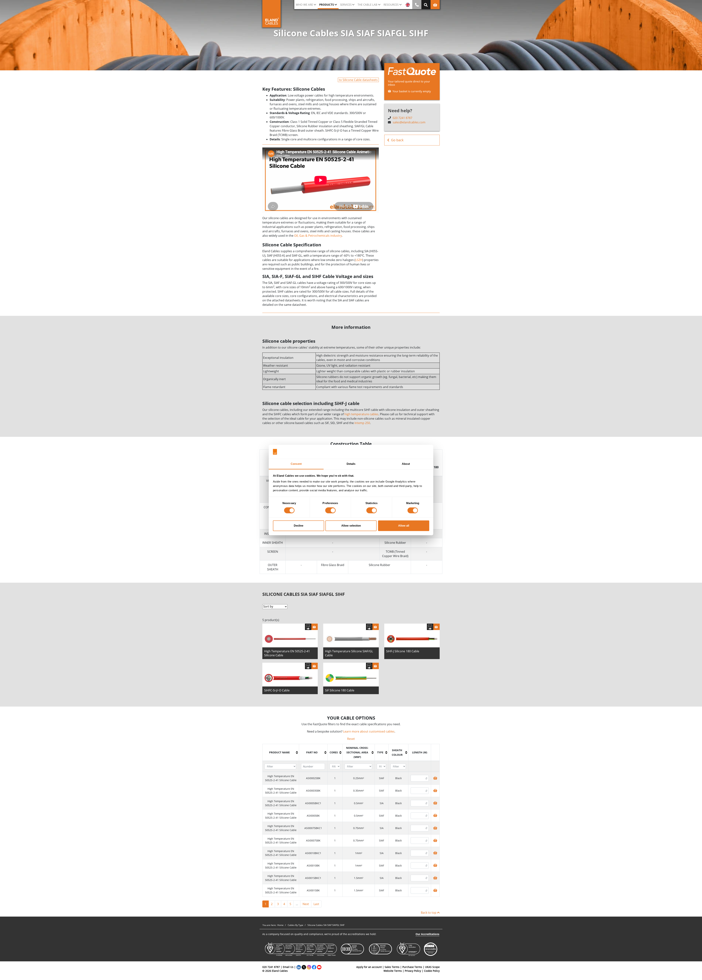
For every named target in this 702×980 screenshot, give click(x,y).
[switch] (330, 510)
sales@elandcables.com (409, 122)
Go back (397, 140)
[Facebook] (314, 967)
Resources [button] (391, 4)
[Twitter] (304, 967)
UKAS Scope (432, 967)
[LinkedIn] (299, 967)
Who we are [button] (304, 4)
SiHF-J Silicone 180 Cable (402, 651)
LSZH (358, 260)
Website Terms (393, 971)
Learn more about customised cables (369, 731)
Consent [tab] (296, 463)
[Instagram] (309, 967)
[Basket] (314, 627)
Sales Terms (392, 967)
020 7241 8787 (402, 118)
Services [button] (346, 4)
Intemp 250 (362, 423)
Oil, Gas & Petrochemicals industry (318, 236)
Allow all (403, 525)
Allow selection (351, 525)
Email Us (288, 967)
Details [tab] (351, 463)
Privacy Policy (413, 971)
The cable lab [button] (367, 4)
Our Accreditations (427, 934)
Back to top (429, 913)
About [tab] (406, 463)
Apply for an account (369, 967)
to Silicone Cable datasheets (358, 80)
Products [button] (326, 4)
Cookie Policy (432, 971)
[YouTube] (319, 967)
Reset (351, 739)
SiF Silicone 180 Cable (339, 690)
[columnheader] (281, 752)
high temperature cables (361, 414)
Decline (298, 525)
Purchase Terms (412, 967)
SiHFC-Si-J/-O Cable (277, 690)
